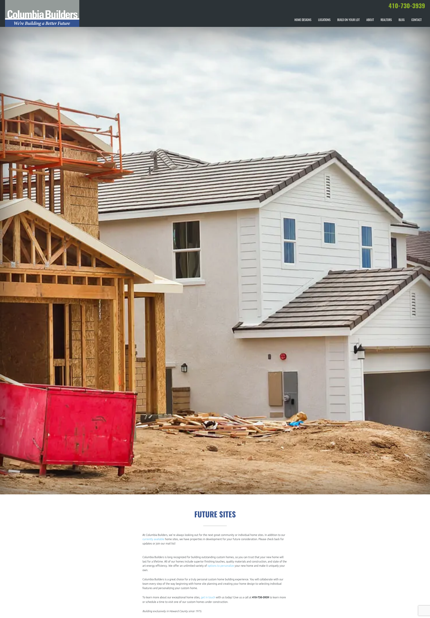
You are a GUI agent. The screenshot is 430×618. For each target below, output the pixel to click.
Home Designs (302, 20)
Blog (402, 20)
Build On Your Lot (348, 20)
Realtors (386, 20)
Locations (324, 20)
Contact (416, 20)
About (370, 20)
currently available (153, 539)
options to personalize (221, 565)
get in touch (208, 597)
